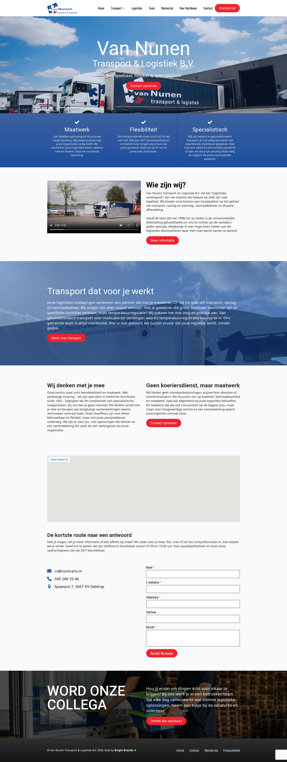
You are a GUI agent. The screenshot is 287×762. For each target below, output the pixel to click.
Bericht (151, 627)
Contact (208, 8)
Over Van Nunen (188, 8)
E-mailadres (153, 582)
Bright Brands (124, 750)
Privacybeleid (231, 750)
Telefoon (151, 612)
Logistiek (137, 8)
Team (152, 8)
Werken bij (167, 8)
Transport (116, 8)
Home (101, 8)
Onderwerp (153, 597)
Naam (150, 567)
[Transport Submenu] (123, 8)
